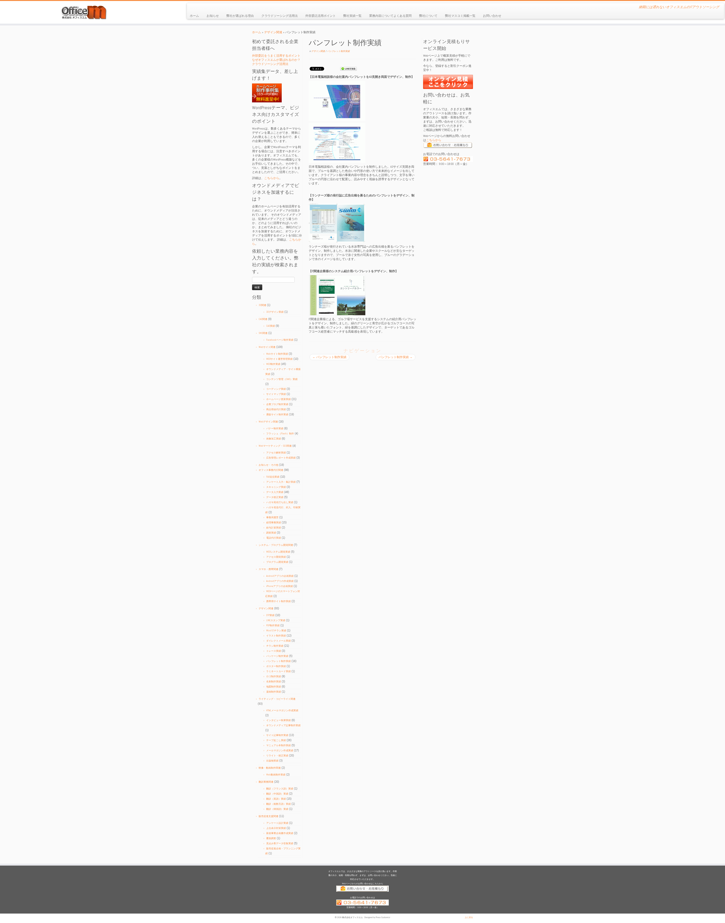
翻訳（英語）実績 (276, 798)
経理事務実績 (273, 522)
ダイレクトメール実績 (278, 640)
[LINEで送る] (348, 68)
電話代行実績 (273, 537)
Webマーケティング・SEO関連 (275, 445)
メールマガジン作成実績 (279, 750)
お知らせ (213, 16)
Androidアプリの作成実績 (280, 581)
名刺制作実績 (273, 681)
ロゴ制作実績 (273, 676)
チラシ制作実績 (274, 645)
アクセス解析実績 (276, 452)
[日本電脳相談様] (337, 101)
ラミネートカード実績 (278, 671)
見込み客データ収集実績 (279, 843)
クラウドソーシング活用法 (279, 16)
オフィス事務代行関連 (271, 470)
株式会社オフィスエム (352, 917)
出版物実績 (272, 760)
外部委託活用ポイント (320, 16)
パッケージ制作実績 (277, 656)
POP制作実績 (273, 625)
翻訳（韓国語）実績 (277, 809)
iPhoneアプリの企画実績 (279, 586)
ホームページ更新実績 (278, 399)
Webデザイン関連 (268, 421)
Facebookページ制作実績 (279, 339)
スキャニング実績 (276, 487)
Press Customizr (383, 917)
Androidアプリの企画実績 (280, 576)
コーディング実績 (276, 389)
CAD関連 (263, 319)
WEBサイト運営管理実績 (279, 359)
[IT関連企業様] (337, 295)
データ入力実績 (274, 492)
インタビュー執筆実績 (278, 720)
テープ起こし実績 (276, 740)
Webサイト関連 (267, 347)
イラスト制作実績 (276, 635)
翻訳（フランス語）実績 (279, 788)
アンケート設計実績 (277, 823)
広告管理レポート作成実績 (281, 457)
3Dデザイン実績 (275, 312)
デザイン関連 (273, 32)
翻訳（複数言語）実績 (278, 804)
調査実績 (271, 532)
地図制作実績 (273, 686)
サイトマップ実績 (276, 394)
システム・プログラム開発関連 (276, 545)
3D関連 (262, 305)
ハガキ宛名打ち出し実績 (279, 502)
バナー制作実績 (274, 428)
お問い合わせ (492, 16)
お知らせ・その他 (268, 465)
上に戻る (469, 917)
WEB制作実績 (273, 364)
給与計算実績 (273, 527)
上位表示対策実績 (276, 828)
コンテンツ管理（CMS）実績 (282, 379)
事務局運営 (272, 517)
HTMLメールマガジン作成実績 (282, 710)
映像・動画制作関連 (270, 767)
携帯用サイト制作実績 (278, 601)
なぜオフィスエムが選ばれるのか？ (276, 60)
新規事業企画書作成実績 (279, 833)
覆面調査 (271, 838)
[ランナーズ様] (337, 223)
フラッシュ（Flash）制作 (280, 433)
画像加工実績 (273, 438)
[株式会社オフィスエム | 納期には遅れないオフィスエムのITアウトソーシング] (83, 12)
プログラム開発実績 (277, 562)
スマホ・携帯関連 (268, 569)
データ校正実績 (274, 497)
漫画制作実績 (273, 691)
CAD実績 (270, 325)
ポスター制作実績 (276, 666)
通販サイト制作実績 (277, 414)
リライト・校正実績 (277, 755)
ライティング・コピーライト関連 (277, 699)
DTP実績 (270, 615)
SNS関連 (263, 333)
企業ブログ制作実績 (277, 404)
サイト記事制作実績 (277, 735)
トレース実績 (273, 651)
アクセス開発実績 (276, 556)
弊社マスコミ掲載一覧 (460, 16)
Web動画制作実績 (275, 774)
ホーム (194, 16)
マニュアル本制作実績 (278, 745)
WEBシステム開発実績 (278, 551)
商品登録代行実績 (276, 409)
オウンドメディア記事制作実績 (283, 725)
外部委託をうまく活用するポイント (276, 56)
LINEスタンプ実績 (275, 620)
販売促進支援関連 (268, 816)
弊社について (428, 16)
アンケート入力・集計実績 (281, 482)
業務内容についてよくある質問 (390, 16)
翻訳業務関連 (266, 781)
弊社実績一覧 (352, 16)
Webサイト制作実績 (277, 353)
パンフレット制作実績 (278, 661)
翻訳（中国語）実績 (277, 793)
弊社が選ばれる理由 (240, 16)
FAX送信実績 (272, 476)
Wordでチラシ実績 (276, 630)
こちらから (271, 178)
